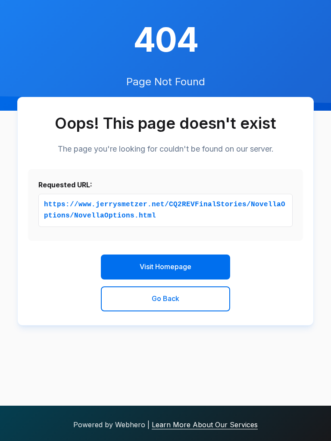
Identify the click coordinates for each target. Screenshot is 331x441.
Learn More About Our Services (205, 424)
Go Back (165, 298)
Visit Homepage (165, 266)
